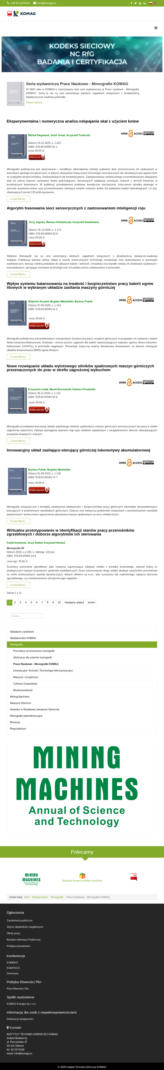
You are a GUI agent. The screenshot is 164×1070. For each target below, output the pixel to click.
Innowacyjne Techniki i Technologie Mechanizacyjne (43, 670)
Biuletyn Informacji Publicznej (23, 939)
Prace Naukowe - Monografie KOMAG (36, 664)
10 (59, 602)
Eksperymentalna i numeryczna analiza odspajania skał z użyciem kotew (73, 121)
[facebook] (131, 3)
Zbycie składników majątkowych (25, 927)
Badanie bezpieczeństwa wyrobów (82, 880)
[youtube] (140, 3)
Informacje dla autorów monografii (32, 657)
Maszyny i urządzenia (25, 677)
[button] (82, 54)
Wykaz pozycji (34, 102)
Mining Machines (19, 696)
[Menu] (156, 28)
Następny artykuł (74, 602)
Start (26, 897)
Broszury (15, 722)
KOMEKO (12, 962)
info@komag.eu (46, 3)
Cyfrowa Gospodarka (25, 683)
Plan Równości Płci (18, 988)
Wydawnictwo (40, 897)
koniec (91, 602)
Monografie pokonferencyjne (26, 716)
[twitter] (135, 3)
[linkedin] (145, 3)
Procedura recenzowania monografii (33, 651)
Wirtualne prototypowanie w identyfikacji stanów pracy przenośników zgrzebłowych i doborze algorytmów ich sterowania (70, 532)
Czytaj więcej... (18, 198)
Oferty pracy (13, 933)
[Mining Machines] (82, 787)
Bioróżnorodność (23, 690)
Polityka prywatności (18, 946)
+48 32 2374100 (20, 3)
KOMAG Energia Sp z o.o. (21, 1003)
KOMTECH (13, 968)
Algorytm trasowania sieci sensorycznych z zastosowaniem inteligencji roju (76, 208)
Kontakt (15, 1027)
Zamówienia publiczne (20, 920)
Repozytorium (18, 728)
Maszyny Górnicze (20, 703)
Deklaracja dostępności (20, 1019)
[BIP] (133, 877)
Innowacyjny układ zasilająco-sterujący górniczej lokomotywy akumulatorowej (78, 450)
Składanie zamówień (22, 631)
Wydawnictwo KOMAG (23, 638)
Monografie (16, 644)
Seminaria (12, 973)
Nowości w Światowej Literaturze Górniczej (34, 709)
